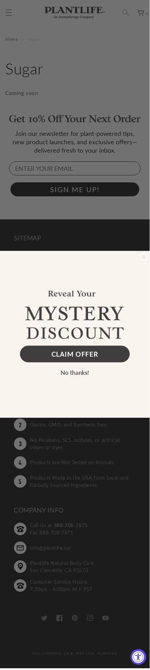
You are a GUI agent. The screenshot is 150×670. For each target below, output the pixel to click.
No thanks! (75, 372)
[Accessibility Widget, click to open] (138, 657)
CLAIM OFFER (75, 354)
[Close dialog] (143, 256)
